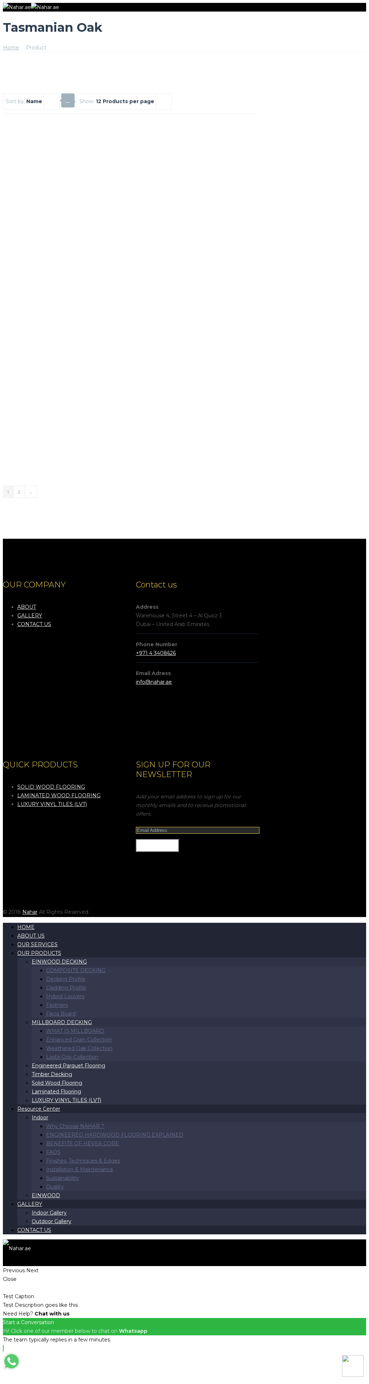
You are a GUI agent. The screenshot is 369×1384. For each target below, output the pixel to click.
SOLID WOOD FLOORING (51, 787)
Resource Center (38, 1109)
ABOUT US (31, 936)
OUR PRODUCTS (39, 953)
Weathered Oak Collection (79, 1048)
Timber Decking (52, 1074)
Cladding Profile (66, 987)
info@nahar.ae (154, 682)
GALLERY (29, 615)
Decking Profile (65, 979)
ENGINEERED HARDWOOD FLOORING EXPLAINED (114, 1135)
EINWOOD (46, 1195)
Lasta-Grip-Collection (72, 1057)
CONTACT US (34, 624)
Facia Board (61, 1013)
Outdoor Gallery (51, 1221)
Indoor (40, 1117)
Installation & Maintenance (79, 1169)
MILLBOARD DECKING (62, 1022)
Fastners (57, 1005)
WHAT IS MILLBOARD (75, 1031)
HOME (26, 927)
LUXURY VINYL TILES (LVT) (52, 804)
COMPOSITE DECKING (76, 970)
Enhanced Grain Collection (79, 1039)
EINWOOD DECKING (59, 961)
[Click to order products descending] (68, 100)
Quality (55, 1187)
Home (11, 47)
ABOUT (26, 607)
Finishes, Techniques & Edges (83, 1161)
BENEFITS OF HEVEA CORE (82, 1143)
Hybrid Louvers (65, 996)
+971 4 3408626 (156, 653)
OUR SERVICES (37, 944)
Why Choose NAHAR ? (75, 1126)
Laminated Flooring (56, 1091)
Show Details (34, 218)
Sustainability (62, 1178)
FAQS (53, 1152)
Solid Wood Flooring (57, 1083)
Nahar (29, 912)
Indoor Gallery (49, 1212)
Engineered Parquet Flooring (68, 1065)
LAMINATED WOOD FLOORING (59, 795)
